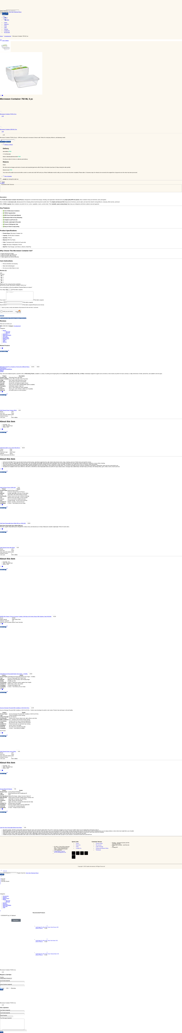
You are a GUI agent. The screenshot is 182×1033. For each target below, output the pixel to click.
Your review (3, 300)
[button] (3, 394)
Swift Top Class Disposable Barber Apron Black (11, 827)
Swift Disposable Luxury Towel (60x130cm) (10, 447)
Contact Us (7, 30)
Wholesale (98, 849)
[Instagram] (82, 853)
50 (2, 371)
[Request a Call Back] (4, 871)
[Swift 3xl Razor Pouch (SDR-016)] (91, 480)
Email (1, 304)
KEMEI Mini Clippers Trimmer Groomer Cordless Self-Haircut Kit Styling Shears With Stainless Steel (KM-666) (26, 616)
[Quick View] (8, 351)
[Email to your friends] (3, 183)
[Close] (0, 327)
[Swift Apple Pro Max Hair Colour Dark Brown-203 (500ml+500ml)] (41, 926)
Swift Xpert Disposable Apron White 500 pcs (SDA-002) (13, 523)
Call (2, 988)
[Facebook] (73, 853)
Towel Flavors (3, 368)
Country (2, 977)
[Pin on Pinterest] (2, 183)
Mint (9, 369)
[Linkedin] (73, 857)
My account (7, 32)
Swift (5, 27)
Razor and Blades (7, 335)
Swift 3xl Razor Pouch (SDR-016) (8, 487)
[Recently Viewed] (6, 871)
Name (2, 302)
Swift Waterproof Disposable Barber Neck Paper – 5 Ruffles (14, 673)
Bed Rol (5, 342)
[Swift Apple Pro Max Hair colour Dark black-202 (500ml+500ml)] (41, 939)
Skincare (8, 332)
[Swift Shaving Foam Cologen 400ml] (91, 402)
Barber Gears (6, 338)
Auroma (6, 29)
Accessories (6, 337)
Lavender (2, 369)
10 (0, 371)
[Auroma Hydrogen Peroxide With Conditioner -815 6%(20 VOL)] (91, 700)
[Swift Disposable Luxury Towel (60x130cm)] (91, 440)
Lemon (6, 369)
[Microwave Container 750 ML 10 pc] (1, 111)
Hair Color (11, 12)
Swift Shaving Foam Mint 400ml (7, 547)
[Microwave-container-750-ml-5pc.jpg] (5, 51)
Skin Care (5, 336)
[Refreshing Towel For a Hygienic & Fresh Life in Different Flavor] (91, 359)
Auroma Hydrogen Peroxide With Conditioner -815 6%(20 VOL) (15, 707)
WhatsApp (13, 988)
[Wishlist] (1, 95)
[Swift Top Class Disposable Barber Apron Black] (91, 820)
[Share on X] (0, 183)
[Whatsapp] (78, 853)
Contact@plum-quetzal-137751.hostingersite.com (60, 852)
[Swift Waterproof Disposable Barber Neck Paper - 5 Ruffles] (91, 650)
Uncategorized (7, 36)
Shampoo (16, 12)
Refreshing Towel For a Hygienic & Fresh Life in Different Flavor (15, 366)
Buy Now (8, 141)
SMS (7, 988)
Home (5, 22)
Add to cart (3, 141)
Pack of (2, 370)
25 (1, 371)
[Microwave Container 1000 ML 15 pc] (1, 127)
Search (4, 14)
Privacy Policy (99, 843)
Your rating (3, 289)
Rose (11, 369)
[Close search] (1, 877)
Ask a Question (8, 176)
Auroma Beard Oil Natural (6, 789)
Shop (5, 25)
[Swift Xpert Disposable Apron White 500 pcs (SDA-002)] (91, 515)
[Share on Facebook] (1, 183)
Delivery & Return (8, 144)
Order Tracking (99, 846)
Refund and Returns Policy (102, 848)
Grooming (5, 334)
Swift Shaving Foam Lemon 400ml (8, 751)
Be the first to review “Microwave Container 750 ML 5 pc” (13, 318)
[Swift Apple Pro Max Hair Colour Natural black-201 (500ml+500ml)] (41, 952)
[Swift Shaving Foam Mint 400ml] (91, 540)
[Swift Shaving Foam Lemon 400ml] (91, 744)
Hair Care (8, 331)
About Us (6, 24)
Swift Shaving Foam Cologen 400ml (8, 410)
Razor (20, 12)
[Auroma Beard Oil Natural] (91, 781)
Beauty (4, 330)
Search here (3, 10)
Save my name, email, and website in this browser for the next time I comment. (20, 307)
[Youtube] (86, 853)
